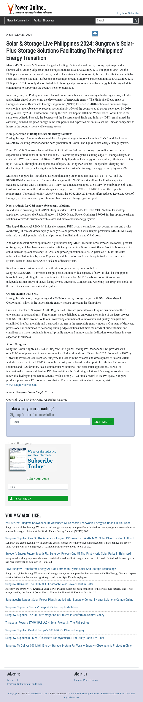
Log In (121, 13)
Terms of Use (74, 693)
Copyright (13, 693)
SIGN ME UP (102, 422)
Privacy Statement (91, 693)
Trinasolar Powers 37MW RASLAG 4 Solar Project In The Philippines (47, 622)
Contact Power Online (86, 680)
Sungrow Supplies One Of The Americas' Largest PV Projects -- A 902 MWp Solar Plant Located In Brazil (69, 538)
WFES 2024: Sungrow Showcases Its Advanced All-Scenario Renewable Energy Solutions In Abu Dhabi (68, 523)
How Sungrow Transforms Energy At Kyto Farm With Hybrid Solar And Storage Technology (60, 569)
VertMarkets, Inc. (39, 693)
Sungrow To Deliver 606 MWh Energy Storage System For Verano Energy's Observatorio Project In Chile (68, 645)
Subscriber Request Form (113, 693)
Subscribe (133, 13)
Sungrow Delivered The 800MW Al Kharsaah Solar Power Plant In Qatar (49, 584)
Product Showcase (44, 20)
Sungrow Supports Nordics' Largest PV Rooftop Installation (41, 607)
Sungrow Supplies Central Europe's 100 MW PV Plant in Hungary (44, 630)
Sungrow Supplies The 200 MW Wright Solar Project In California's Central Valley (54, 615)
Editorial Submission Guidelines (24, 684)
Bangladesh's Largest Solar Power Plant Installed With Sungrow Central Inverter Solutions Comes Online (69, 599)
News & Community (18, 20)
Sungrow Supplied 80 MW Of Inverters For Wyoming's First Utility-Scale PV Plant (54, 638)
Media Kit (12, 680)
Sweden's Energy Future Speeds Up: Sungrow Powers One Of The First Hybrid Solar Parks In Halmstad (68, 553)
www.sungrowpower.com (21, 384)
